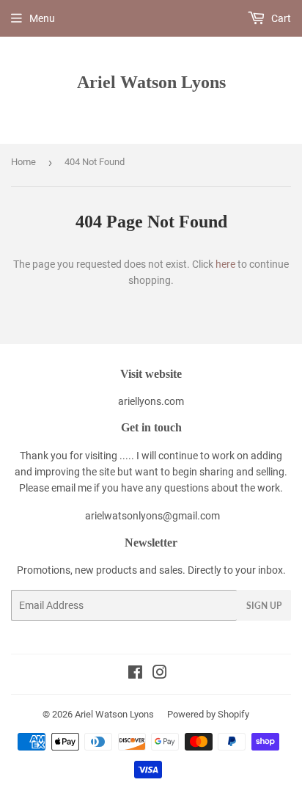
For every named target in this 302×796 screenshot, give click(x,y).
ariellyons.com (151, 401)
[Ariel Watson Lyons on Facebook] (135, 674)
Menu (42, 18)
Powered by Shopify (208, 714)
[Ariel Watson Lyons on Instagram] (159, 674)
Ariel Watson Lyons (151, 82)
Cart (280, 18)
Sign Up (263, 605)
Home (23, 161)
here (225, 264)
